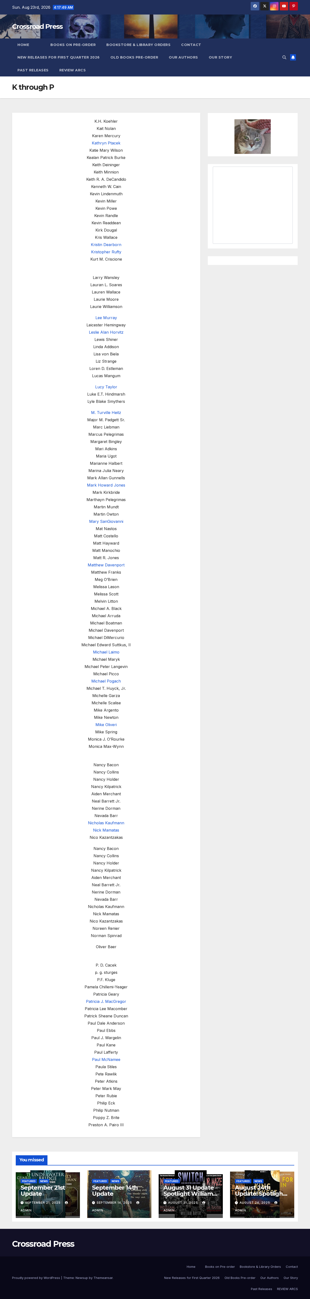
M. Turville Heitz (106, 412)
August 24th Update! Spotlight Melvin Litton (260, 1193)
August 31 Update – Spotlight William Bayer (190, 1193)
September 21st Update (43, 1190)
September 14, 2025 (115, 1202)
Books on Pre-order (73, 45)
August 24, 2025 (255, 1202)
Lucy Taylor (106, 386)
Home (23, 45)
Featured (29, 1181)
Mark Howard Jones (106, 485)
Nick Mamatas (106, 830)
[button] (284, 57)
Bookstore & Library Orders (138, 45)
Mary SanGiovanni (106, 521)
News (44, 1181)
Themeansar (103, 1278)
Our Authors (183, 57)
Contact (191, 45)
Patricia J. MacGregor (106, 1001)
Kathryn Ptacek (106, 143)
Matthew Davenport (106, 565)
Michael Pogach (106, 681)
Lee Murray (106, 317)
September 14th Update (115, 1190)
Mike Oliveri (106, 724)
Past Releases (33, 70)
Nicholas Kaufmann (106, 822)
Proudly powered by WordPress (36, 1278)
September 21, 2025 (43, 1202)
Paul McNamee (106, 1059)
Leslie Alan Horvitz (106, 332)
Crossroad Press (37, 26)
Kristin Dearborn (106, 244)
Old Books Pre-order (134, 57)
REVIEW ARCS (72, 70)
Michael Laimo (106, 652)
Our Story (220, 57)
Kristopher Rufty (106, 251)
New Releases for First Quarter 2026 (58, 57)
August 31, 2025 (183, 1202)
